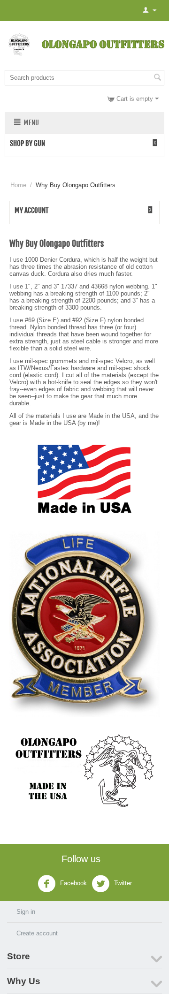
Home (18, 185)
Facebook (72, 883)
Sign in (25, 911)
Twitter (122, 883)
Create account (37, 933)
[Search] (157, 78)
